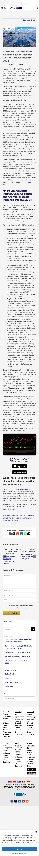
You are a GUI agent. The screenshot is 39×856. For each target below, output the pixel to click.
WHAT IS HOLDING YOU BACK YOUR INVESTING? (10, 558)
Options (8, 678)
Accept (19, 849)
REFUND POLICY (30, 788)
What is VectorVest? (7, 720)
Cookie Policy (14, 853)
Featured (12, 518)
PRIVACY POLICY (9, 788)
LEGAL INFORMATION (10, 786)
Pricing (5, 714)
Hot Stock (18, 518)
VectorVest (7, 515)
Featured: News (20, 517)
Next (33, 20)
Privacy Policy (23, 853)
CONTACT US (19, 789)
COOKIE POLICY (19, 788)
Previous (26, 20)
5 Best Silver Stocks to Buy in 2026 (17, 652)
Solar (9, 520)
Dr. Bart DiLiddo (6, 724)
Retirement (9, 687)
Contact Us (7, 716)
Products (6, 712)
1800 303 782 (17, 3)
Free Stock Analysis (7, 733)
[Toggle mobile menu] (38, 8)
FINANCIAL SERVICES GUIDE (26, 786)
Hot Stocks (25, 518)
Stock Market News (12, 682)
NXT (6, 520)
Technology (15, 520)
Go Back (8, 622)
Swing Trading (10, 674)
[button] (36, 832)
